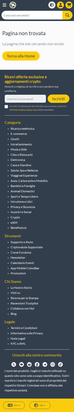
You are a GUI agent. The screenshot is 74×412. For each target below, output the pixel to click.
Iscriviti (58, 98)
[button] (4, 5)
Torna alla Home (21, 56)
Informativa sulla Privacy (27, 333)
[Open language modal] (51, 5)
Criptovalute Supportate (27, 247)
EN (15, 405)
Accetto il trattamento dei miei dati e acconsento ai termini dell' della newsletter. (37, 108)
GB (41, 405)
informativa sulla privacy (26, 109)
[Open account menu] (60, 5)
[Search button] (67, 15)
